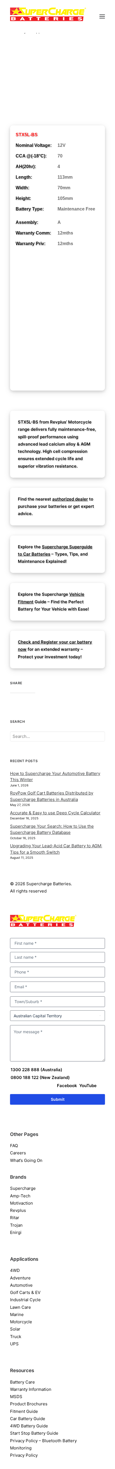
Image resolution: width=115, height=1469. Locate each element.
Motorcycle (21, 1321)
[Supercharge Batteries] (48, 16)
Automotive (21, 1285)
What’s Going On (26, 1160)
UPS (14, 1343)
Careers (18, 1152)
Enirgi (15, 1232)
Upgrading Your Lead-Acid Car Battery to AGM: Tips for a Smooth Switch (56, 849)
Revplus (18, 1210)
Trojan (16, 1225)
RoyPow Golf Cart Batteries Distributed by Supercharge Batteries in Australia (51, 796)
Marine (17, 1314)
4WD (15, 1270)
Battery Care (22, 1382)
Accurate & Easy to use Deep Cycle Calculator (55, 812)
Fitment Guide (24, 1411)
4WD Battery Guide (29, 1426)
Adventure (20, 1278)
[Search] (57, 736)
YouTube (87, 1085)
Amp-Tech (20, 1195)
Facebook (67, 1085)
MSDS (16, 1396)
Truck (15, 1336)
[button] (102, 16)
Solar (15, 1329)
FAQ (14, 1145)
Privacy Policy (24, 1455)
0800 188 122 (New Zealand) (40, 1077)
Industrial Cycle (25, 1299)
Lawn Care (20, 1307)
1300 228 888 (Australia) (36, 1069)
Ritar (14, 1217)
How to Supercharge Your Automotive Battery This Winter (55, 777)
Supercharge (23, 1188)
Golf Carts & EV (25, 1292)
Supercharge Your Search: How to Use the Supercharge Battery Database (52, 829)
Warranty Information (30, 1389)
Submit (57, 1099)
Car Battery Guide (27, 1418)
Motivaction (21, 1203)
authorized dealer (70, 499)
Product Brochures (28, 1403)
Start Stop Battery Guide (34, 1433)
